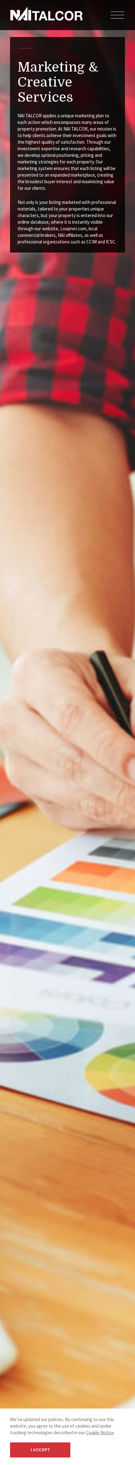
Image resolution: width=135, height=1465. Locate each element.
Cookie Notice (100, 1433)
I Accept (40, 1450)
